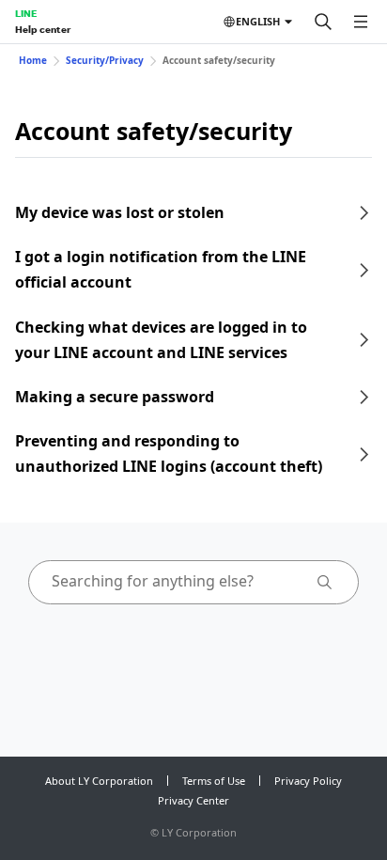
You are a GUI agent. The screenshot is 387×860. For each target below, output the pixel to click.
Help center (42, 29)
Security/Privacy (105, 60)
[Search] (323, 21)
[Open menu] (360, 21)
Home (33, 60)
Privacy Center (193, 800)
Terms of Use (213, 781)
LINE (26, 13)
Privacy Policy (308, 781)
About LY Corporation (99, 781)
